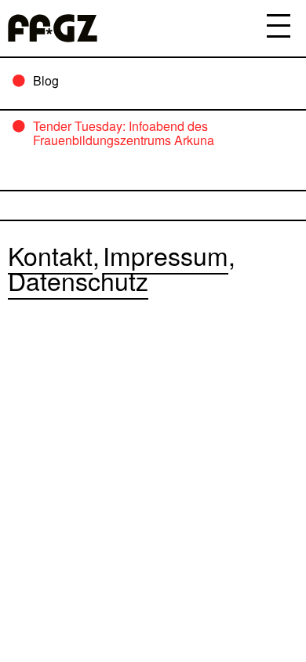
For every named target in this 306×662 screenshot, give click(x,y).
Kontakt (50, 255)
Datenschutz (78, 280)
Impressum (165, 255)
